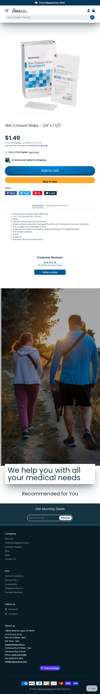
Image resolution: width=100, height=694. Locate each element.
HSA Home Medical (45, 689)
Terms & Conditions (14, 576)
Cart (93, 10)
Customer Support (13, 547)
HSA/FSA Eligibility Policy (17, 543)
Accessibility (11, 584)
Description (38, 205)
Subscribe (65, 518)
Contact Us (10, 559)
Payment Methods (13, 592)
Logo (20, 10)
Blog (7, 551)
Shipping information (57, 205)
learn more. (34, 152)
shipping (18, 143)
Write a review (50, 272)
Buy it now (50, 181)
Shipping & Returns (14, 588)
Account (88, 10)
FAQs (7, 555)
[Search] (92, 17)
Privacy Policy (12, 580)
